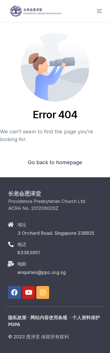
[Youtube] (28, 292)
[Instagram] (42, 292)
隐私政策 (17, 317)
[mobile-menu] (95, 11)
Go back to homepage (55, 162)
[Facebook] (14, 292)
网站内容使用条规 (48, 317)
